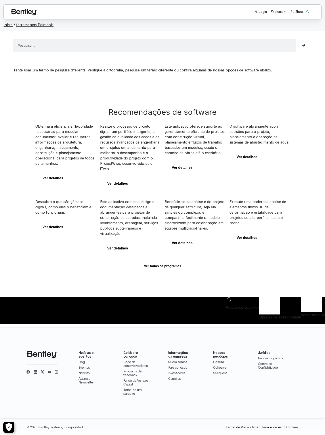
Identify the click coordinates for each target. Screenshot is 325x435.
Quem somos (177, 362)
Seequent (220, 373)
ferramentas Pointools (35, 25)
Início (8, 25)
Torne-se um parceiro (132, 392)
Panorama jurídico (270, 358)
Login (263, 11)
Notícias (84, 373)
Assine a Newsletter (86, 380)
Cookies (292, 427)
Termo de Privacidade (242, 427)
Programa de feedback (132, 373)
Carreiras (174, 378)
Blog (81, 362)
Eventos (84, 367)
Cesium (218, 362)
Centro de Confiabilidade (268, 366)
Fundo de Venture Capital (135, 382)
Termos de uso (272, 427)
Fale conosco (177, 367)
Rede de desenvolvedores (135, 364)
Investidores (176, 373)
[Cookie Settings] (8, 427)
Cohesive (219, 367)
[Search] (304, 45)
